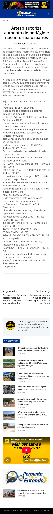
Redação (22, 43)
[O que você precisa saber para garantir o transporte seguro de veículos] (9, 493)
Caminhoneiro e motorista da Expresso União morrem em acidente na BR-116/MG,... (33, 376)
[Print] (28, 278)
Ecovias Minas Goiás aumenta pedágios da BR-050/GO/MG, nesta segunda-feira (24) (32, 363)
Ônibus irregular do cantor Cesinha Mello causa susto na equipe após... (32, 349)
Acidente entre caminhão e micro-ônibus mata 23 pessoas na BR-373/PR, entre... (32, 401)
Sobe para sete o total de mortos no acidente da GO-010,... (32, 425)
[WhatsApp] (17, 278)
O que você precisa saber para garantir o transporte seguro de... (31, 491)
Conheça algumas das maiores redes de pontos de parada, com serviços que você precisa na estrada (32, 326)
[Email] (22, 278)
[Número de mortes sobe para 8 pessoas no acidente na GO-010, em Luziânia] (9, 415)
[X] (11, 278)
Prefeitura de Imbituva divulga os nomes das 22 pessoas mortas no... (32, 387)
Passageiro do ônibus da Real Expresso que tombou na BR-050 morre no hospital (14, 299)
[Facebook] (5, 278)
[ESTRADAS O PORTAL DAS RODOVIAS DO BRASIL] (26, 14)
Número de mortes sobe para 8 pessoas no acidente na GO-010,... (32, 413)
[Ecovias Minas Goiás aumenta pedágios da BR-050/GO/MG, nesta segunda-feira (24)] (9, 363)
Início (5, 20)
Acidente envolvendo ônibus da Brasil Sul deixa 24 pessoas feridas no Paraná (38, 299)
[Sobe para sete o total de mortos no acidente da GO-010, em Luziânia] (9, 427)
